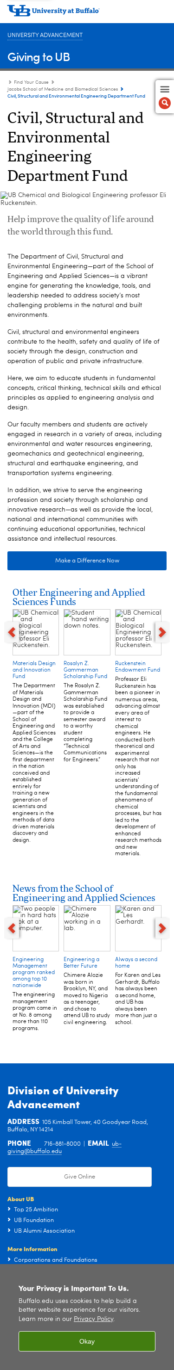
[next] (162, 632)
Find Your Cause (31, 82)
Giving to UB (38, 56)
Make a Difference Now (87, 561)
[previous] (11, 632)
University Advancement (45, 35)
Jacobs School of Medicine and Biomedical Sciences (62, 89)
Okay (87, 1341)
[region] (87, 1317)
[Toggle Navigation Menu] (164, 96)
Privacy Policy (93, 1319)
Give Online (79, 1177)
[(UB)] (87, 14)
